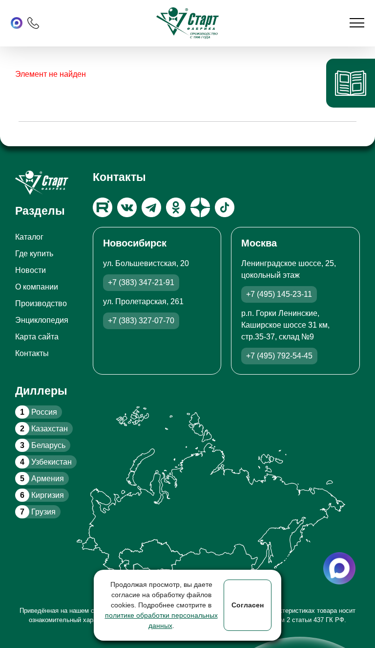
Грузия (38, 512)
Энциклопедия (41, 320)
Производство (41, 303)
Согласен (247, 605)
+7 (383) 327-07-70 (141, 320)
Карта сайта (37, 337)
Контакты (32, 353)
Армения (42, 478)
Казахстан (44, 429)
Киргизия (42, 495)
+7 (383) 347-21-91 (141, 282)
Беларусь (42, 445)
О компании (36, 287)
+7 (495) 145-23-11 (279, 294)
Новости (30, 270)
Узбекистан (46, 462)
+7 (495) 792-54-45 (279, 356)
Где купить (34, 253)
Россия (38, 412)
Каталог (29, 237)
